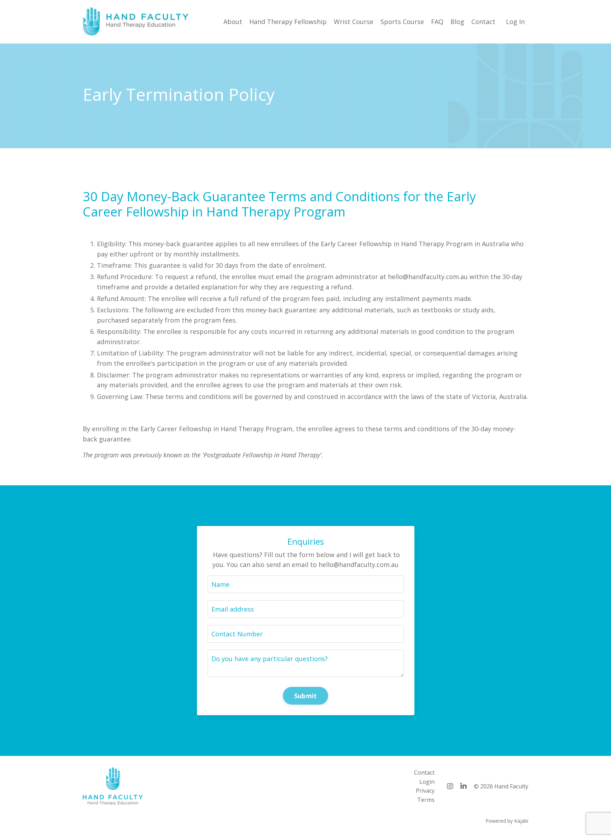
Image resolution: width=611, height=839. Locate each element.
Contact (483, 21)
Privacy (425, 790)
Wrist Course (353, 21)
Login (427, 782)
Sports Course (402, 21)
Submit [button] (305, 696)
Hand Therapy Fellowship (288, 21)
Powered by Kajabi (506, 820)
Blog (457, 21)
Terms (426, 800)
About (232, 21)
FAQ (437, 21)
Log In (515, 21)
